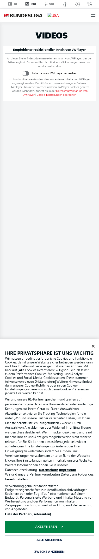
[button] (93, 16)
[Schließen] (93, 346)
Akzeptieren (46, 526)
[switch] (25, 73)
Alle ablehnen (50, 540)
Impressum (67, 470)
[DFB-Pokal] (65, 4)
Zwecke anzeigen (49, 551)
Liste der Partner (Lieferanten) (28, 514)
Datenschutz (48, 470)
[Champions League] (77, 4)
